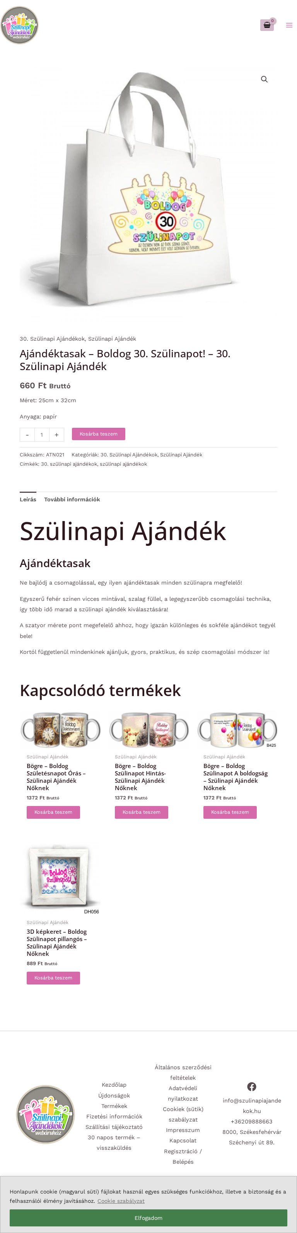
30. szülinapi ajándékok (69, 464)
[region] (148, 1204)
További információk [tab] (72, 499)
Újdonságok (114, 1095)
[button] (264, 79)
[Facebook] (251, 1086)
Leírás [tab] (28, 499)
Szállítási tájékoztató (114, 1126)
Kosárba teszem (99, 434)
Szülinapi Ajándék (112, 338)
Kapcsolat (182, 1140)
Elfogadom (148, 1218)
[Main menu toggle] (289, 25)
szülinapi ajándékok (123, 464)
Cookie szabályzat (121, 1201)
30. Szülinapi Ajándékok (52, 338)
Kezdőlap (114, 1084)
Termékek (114, 1106)
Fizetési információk (114, 1116)
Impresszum (183, 1130)
